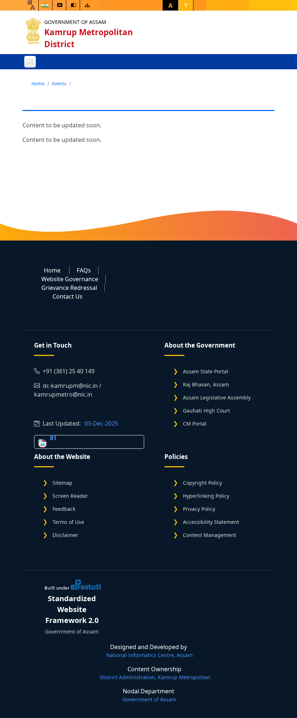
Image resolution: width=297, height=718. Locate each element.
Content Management (209, 535)
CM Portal (194, 423)
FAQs (84, 270)
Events (59, 83)
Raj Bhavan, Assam (206, 384)
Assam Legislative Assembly (217, 397)
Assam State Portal (205, 371)
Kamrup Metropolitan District (88, 38)
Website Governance (69, 279)
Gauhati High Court (206, 410)
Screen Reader (70, 495)
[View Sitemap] (87, 5)
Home (38, 83)
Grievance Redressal (69, 288)
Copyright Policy (202, 482)
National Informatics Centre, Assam (149, 655)
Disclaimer (65, 535)
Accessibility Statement (211, 521)
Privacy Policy (199, 508)
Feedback (64, 508)
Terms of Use (68, 521)
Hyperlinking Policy (206, 495)
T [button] (185, 5)
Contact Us (68, 296)
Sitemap (62, 482)
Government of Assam (75, 22)
